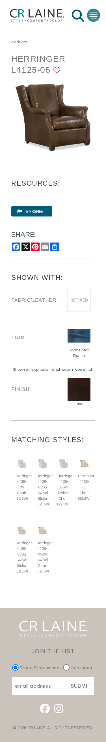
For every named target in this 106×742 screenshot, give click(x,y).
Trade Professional (40, 668)
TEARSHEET (34, 211)
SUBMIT (81, 686)
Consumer (81, 668)
